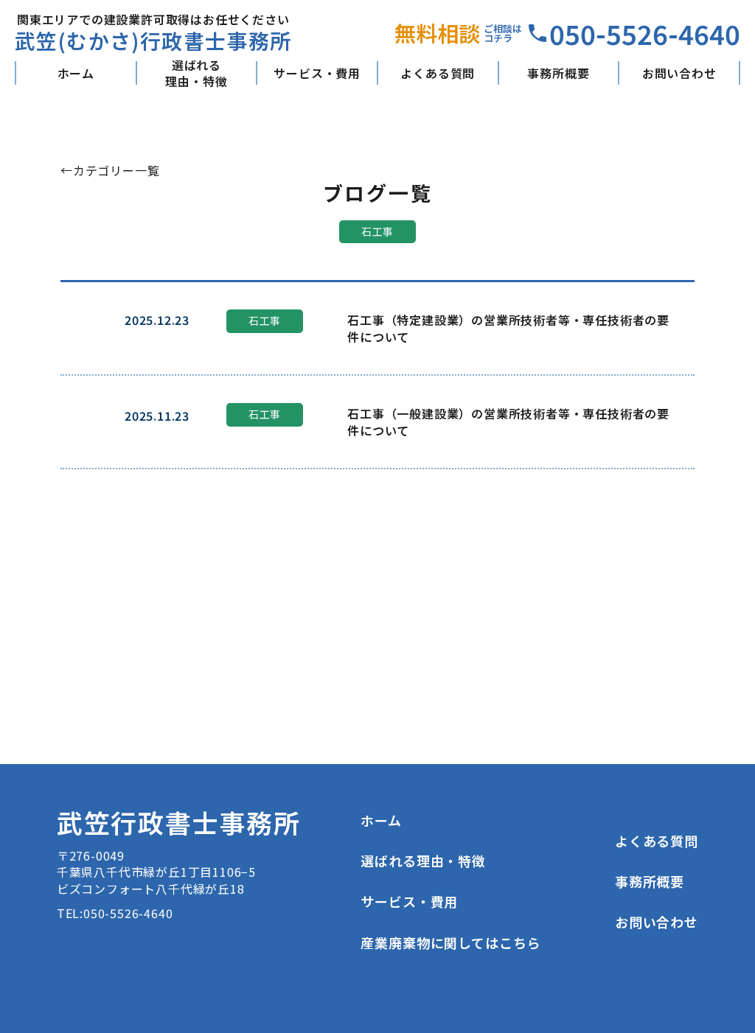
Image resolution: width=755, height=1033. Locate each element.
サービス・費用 (317, 73)
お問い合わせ (679, 73)
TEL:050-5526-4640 (115, 913)
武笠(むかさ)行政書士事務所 (153, 40)
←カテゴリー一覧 (109, 170)
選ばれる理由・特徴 (196, 73)
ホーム (76, 73)
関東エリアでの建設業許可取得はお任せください (153, 19)
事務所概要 (558, 73)
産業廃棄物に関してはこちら (451, 942)
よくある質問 (437, 73)
